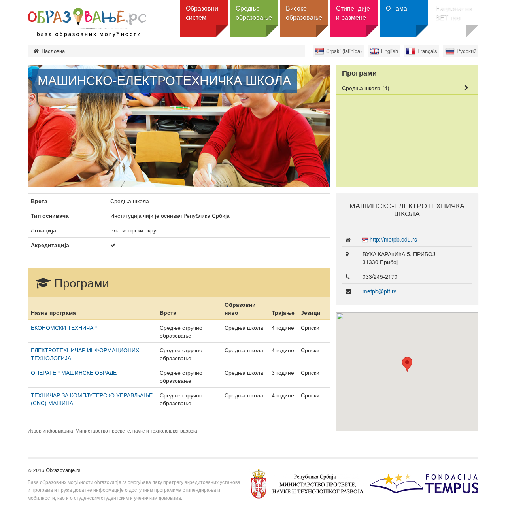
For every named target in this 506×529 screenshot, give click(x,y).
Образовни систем (202, 13)
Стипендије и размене (353, 13)
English (389, 51)
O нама (396, 8)
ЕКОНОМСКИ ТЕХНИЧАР (64, 327)
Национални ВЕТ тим (454, 13)
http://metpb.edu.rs (393, 239)
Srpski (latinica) (344, 51)
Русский (466, 51)
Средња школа (365, 88)
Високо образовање (304, 13)
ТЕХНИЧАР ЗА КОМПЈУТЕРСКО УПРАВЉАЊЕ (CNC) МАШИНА (92, 399)
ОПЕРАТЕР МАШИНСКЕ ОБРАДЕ (74, 372)
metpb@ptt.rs (379, 291)
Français (427, 51)
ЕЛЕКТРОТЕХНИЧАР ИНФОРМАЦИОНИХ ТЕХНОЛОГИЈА (85, 354)
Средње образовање (254, 13)
